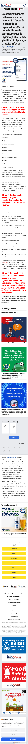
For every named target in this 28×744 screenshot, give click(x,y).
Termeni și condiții (14, 599)
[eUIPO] (22, 586)
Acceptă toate (13, 739)
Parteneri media (14, 616)
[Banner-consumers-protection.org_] (14, 649)
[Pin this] (4, 451)
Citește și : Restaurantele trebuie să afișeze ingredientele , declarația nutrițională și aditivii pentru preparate (13, 200)
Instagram (14, 558)
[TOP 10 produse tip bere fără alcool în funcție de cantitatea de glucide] (14, 519)
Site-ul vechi (14, 614)
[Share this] (9, 447)
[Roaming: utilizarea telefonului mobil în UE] (14, 329)
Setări (13, 734)
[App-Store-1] (14, 9)
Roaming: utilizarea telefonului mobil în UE (13, 343)
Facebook (14, 553)
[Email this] (4, 447)
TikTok (14, 577)
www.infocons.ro (11, 457)
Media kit (14, 605)
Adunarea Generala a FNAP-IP (9, 312)
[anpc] (6, 586)
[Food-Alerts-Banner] (14, 675)
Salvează (14, 437)
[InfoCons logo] (6, 5)
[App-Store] (7, 9)
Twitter (14, 572)
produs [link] (5, 262)
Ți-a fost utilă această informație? (10, 422)
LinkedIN (14, 568)
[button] (16, 6)
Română (17, 742)
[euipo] (14, 586)
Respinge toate (13, 730)
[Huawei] (21, 9)
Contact (14, 611)
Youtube (14, 563)
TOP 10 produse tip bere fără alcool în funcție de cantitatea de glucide (13, 534)
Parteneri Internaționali (14, 619)
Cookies (14, 608)
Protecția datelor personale (14, 602)
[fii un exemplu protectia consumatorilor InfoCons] (14, 702)
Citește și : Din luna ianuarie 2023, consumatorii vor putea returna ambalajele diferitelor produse (13, 111)
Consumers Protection (8, 542)
